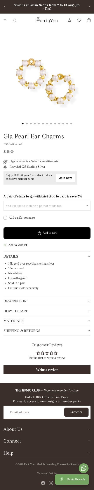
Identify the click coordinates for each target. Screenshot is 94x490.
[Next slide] (89, 7)
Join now (65, 178)
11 (63, 124)
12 (67, 124)
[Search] (14, 20)
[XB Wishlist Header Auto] (79, 20)
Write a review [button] (47, 369)
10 (59, 124)
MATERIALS (13, 321)
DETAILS (10, 256)
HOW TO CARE (15, 311)
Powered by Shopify (68, 464)
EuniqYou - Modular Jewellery (40, 464)
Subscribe (76, 412)
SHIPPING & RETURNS (21, 331)
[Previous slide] (5, 7)
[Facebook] (43, 483)
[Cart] (89, 20)
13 (71, 124)
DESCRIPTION (15, 301)
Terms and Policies (47, 473)
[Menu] (5, 20)
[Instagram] (51, 483)
